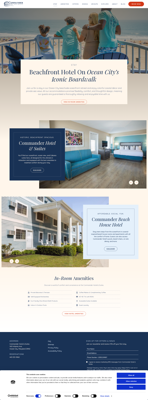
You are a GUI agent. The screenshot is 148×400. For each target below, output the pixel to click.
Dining (85, 4)
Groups (94, 4)
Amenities (65, 4)
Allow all (131, 375)
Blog (123, 4)
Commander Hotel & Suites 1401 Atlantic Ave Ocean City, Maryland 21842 (20, 346)
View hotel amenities (74, 314)
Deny (131, 387)
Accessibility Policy (55, 351)
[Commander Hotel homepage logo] (13, 4)
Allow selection (131, 381)
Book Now (136, 4)
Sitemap (51, 344)
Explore (105, 4)
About (114, 4)
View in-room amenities (74, 102)
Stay (55, 4)
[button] (131, 183)
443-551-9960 (15, 357)
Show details (104, 396)
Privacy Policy (53, 348)
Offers (75, 4)
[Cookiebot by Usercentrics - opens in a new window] (13, 396)
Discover (37, 170)
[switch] (58, 396)
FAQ (49, 341)
